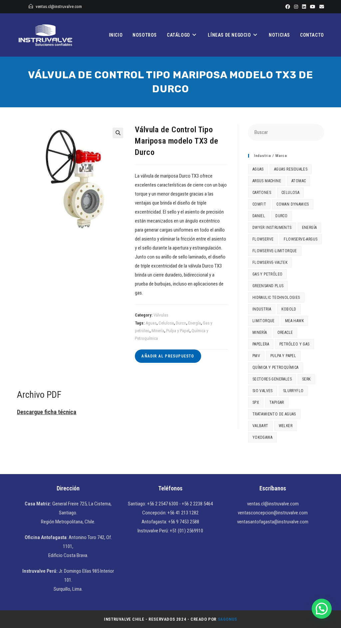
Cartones (261, 192)
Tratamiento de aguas (274, 414)
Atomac (298, 181)
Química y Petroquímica (275, 367)
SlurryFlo (293, 390)
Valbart (260, 425)
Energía (194, 322)
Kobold (288, 309)
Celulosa (166, 322)
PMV (256, 355)
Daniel (258, 216)
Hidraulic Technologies (276, 297)
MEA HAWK (294, 320)
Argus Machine (266, 181)
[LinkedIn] (304, 6)
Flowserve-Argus (300, 239)
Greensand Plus (268, 286)
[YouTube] (312, 6)
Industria (261, 309)
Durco (181, 322)
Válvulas (161, 315)
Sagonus (227, 619)
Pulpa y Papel (177, 330)
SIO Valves (262, 390)
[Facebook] (287, 6)
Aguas (151, 322)
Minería (158, 330)
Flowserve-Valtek (269, 262)
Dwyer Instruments (272, 227)
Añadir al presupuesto (168, 356)
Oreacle (285, 332)
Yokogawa (262, 437)
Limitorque (263, 320)
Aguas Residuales (290, 169)
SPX (255, 402)
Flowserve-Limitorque (274, 251)
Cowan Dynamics (292, 204)
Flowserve (263, 239)
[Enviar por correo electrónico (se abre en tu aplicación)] (320, 6)
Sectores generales (272, 379)
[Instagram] (296, 6)
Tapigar (276, 402)
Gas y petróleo (267, 274)
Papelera (260, 344)
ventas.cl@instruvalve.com (59, 6)
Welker (285, 425)
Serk (306, 379)
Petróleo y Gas (294, 344)
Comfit (259, 204)
